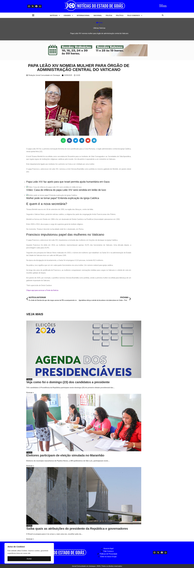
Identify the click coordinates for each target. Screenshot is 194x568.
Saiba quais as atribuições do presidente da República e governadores (77, 528)
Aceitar (29, 559)
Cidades (29, 379)
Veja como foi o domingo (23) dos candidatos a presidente (68, 382)
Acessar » (30, 392)
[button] (33, 15)
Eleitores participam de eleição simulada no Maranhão (65, 455)
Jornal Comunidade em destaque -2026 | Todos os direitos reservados (97, 566)
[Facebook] (36, 6)
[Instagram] (29, 6)
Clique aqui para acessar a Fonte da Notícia (42, 290)
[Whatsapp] (40, 6)
